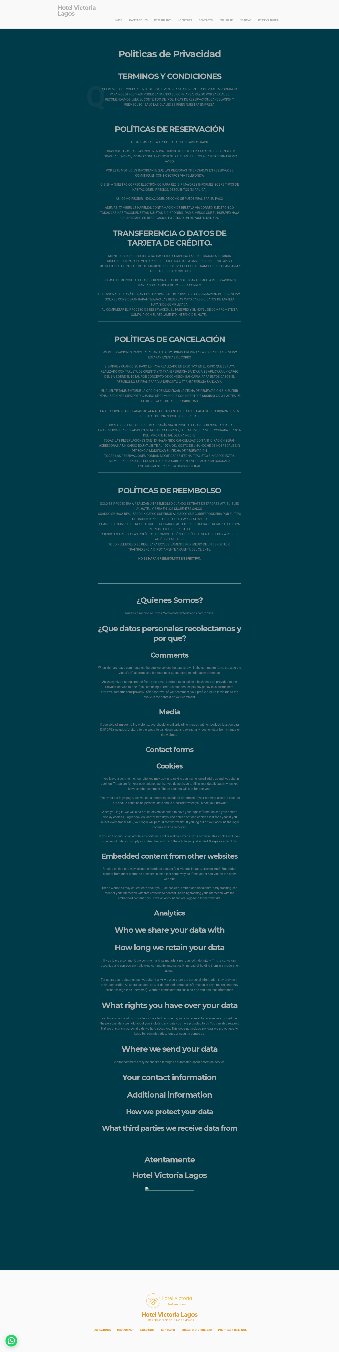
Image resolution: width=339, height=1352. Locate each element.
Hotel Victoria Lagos (77, 10)
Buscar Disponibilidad (196, 1329)
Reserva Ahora (268, 20)
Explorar (226, 20)
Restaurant (162, 20)
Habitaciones (138, 20)
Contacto (206, 20)
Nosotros (185, 20)
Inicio (118, 20)
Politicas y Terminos (232, 1329)
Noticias (245, 20)
